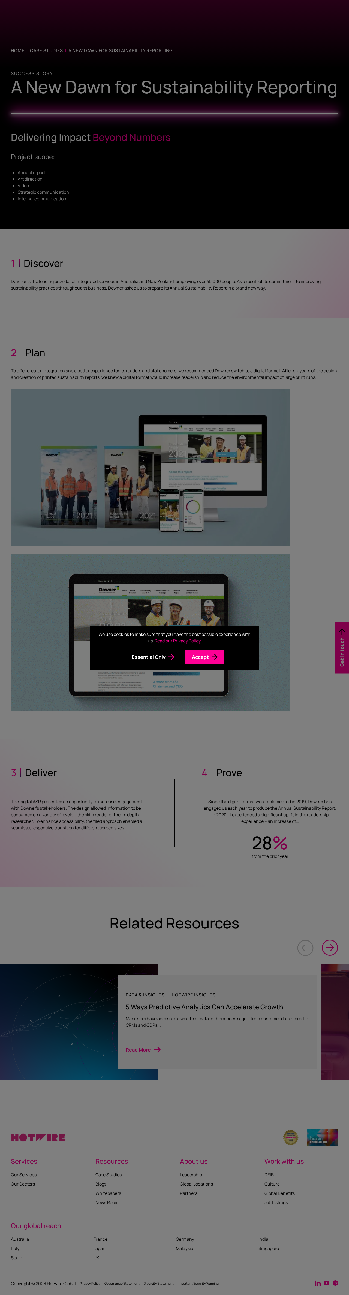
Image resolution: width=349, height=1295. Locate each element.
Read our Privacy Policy (177, 641)
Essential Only (149, 657)
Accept (200, 657)
